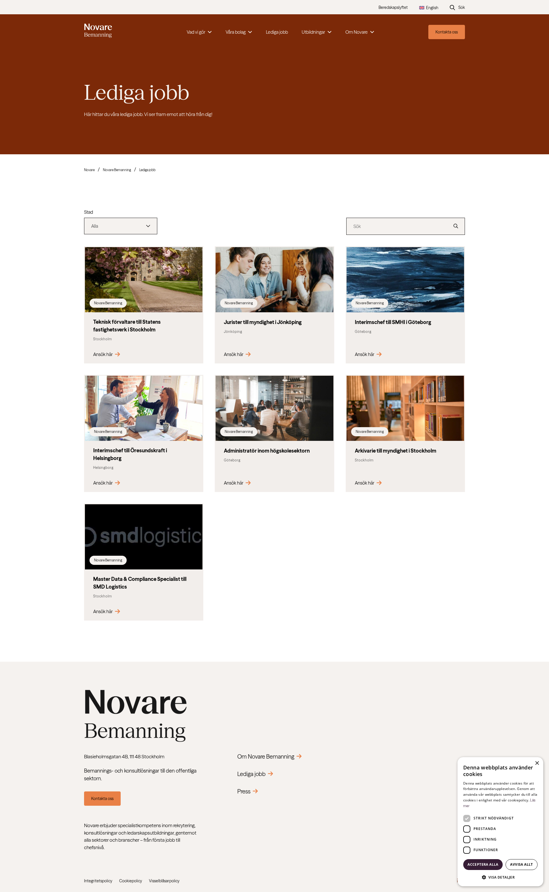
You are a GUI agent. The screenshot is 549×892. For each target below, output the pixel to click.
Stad (88, 212)
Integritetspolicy (98, 880)
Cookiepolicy (130, 880)
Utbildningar (313, 32)
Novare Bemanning (117, 170)
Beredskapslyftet (393, 7)
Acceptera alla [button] (483, 864)
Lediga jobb (277, 32)
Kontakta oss (446, 32)
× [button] (537, 763)
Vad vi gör (196, 32)
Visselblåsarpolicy (164, 880)
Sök (461, 7)
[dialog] (500, 821)
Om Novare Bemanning (265, 756)
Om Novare (356, 32)
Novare (89, 170)
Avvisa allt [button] (521, 864)
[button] (500, 877)
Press (243, 791)
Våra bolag (236, 32)
